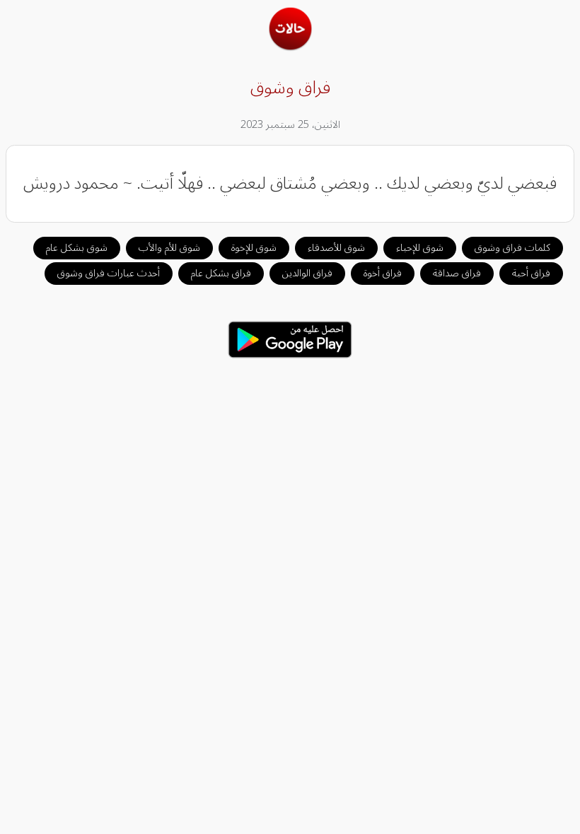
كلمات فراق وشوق (512, 247)
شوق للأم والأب (169, 247)
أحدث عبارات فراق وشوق (108, 273)
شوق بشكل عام (77, 247)
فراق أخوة (383, 273)
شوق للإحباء (419, 247)
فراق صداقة (457, 273)
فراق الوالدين (307, 273)
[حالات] (290, 46)
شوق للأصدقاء (336, 247)
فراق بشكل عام (221, 273)
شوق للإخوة (254, 247)
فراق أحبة (531, 273)
